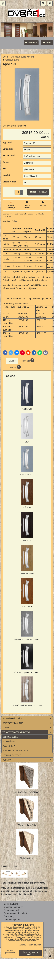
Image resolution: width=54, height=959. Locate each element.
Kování (5, 727)
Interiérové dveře (12, 718)
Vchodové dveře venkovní (16, 732)
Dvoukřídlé (9, 746)
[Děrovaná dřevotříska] (27, 809)
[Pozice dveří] (14, 874)
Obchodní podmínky (13, 907)
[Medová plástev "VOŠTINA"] (27, 776)
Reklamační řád (11, 910)
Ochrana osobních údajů (15, 913)
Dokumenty (9, 916)
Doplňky (6, 759)
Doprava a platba (12, 919)
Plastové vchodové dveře (16, 750)
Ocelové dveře (10, 737)
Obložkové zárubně (12, 723)
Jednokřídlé (9, 741)
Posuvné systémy (11, 755)
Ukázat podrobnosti (10, 951)
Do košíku (39, 192)
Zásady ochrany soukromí (31, 945)
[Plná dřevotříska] (27, 842)
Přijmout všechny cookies (30, 953)
